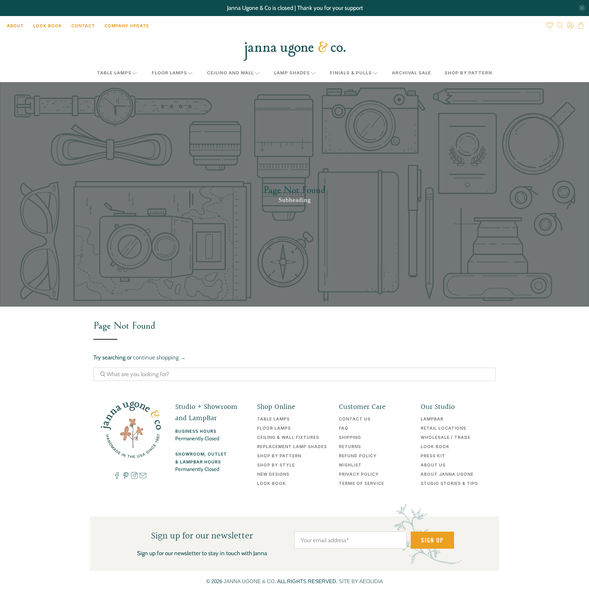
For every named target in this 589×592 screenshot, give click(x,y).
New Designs (273, 474)
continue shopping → (159, 357)
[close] (582, 7)
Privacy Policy (359, 474)
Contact (83, 25)
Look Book (47, 25)
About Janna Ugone (447, 474)
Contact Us (355, 418)
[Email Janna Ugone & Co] (142, 477)
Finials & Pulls (351, 72)
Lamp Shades (292, 72)
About (15, 25)
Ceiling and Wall (230, 72)
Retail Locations (443, 428)
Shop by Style (276, 465)
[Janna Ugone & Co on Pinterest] (125, 477)
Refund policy (358, 455)
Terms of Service (361, 483)
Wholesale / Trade (445, 437)
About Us (433, 465)
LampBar (432, 418)
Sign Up (432, 540)
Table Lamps (114, 72)
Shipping (350, 437)
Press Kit (433, 455)
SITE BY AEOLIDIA (361, 581)
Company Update (126, 25)
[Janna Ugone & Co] (294, 51)
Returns (350, 446)
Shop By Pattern (468, 72)
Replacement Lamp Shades (292, 446)
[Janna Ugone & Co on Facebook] (117, 477)
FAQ (343, 428)
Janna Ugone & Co (249, 581)
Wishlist (350, 465)
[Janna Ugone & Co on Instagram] (134, 477)
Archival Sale (411, 72)
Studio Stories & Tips (449, 483)
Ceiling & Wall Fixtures (288, 437)
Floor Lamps (169, 72)
